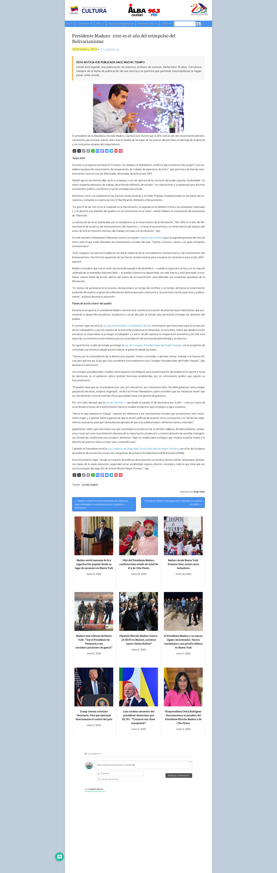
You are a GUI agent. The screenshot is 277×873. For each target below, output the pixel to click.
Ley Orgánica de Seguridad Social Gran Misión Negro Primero (143, 448)
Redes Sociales (146, 23)
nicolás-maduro (90, 484)
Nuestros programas (120, 23)
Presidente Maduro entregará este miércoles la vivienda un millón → (173, 502)
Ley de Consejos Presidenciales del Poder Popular (153, 345)
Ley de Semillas (114, 402)
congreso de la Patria (151, 237)
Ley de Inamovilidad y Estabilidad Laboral (127, 325)
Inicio (70, 23)
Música (100, 23)
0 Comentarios (109, 49)
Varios (165, 23)
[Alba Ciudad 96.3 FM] (138, 10)
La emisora (83, 23)
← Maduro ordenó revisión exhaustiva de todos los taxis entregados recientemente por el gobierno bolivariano (101, 504)
